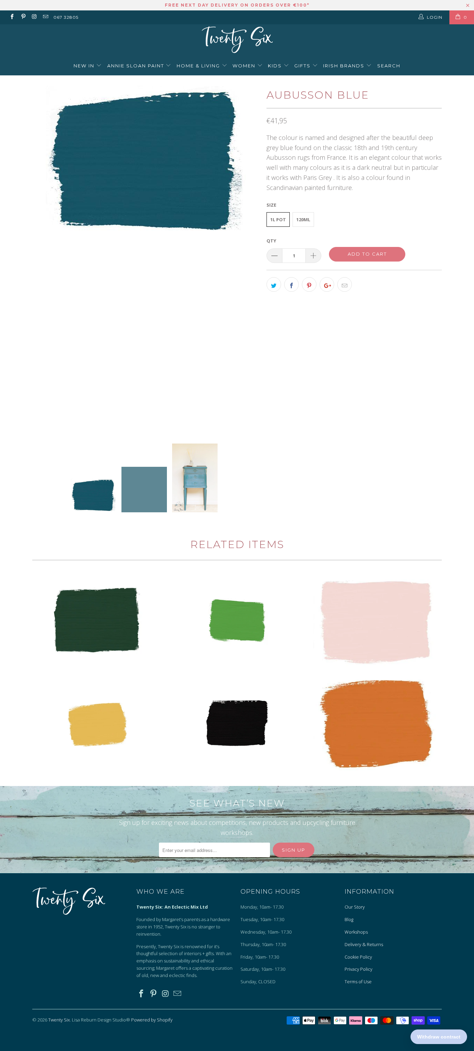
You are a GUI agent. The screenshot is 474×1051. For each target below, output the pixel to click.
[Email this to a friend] (344, 284)
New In (85, 65)
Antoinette (376, 621)
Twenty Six (59, 1020)
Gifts (303, 65)
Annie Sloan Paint (136, 65)
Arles (98, 723)
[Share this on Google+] (327, 284)
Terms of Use (358, 981)
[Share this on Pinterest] (309, 284)
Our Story (355, 907)
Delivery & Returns (364, 944)
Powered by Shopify (151, 1020)
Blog (349, 919)
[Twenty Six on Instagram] (34, 17)
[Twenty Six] (237, 40)
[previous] (44, 258)
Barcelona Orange (376, 723)
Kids (275, 65)
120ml (303, 219)
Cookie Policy (358, 957)
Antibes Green (237, 621)
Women (244, 65)
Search (388, 65)
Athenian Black (237, 723)
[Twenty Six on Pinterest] (23, 17)
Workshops (356, 932)
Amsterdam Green (98, 621)
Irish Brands (344, 65)
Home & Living (199, 65)
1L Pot (278, 219)
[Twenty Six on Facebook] (12, 17)
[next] (247, 258)
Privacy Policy (358, 969)
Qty (271, 241)
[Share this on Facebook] (291, 284)
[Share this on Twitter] (273, 284)
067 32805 (65, 17)
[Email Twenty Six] (45, 17)
